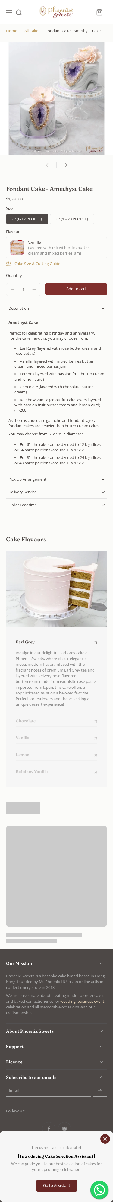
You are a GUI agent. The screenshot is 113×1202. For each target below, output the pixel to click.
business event (90, 1001)
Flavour (13, 231)
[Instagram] (64, 1128)
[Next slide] (64, 165)
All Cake (31, 31)
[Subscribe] (100, 1091)
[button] (76, 289)
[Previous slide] (48, 165)
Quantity (14, 275)
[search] (18, 12)
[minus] (12, 289)
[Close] (105, 1139)
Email (14, 1090)
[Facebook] (48, 1128)
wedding (68, 1001)
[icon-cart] (99, 12)
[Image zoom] (56, 98)
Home (11, 31)
